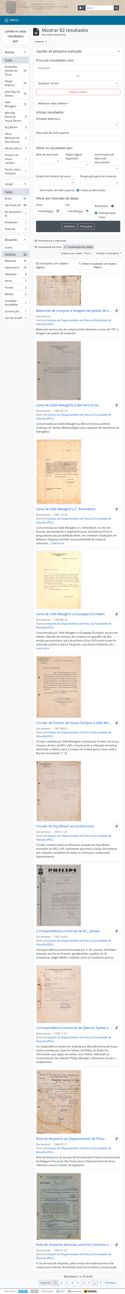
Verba (16, 281)
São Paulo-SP (16, 206)
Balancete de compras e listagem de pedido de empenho (74, 311)
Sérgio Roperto (16, 83)
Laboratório (16, 268)
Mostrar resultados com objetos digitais (99, 265)
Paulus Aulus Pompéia (16, 171)
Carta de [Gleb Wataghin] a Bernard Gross (67, 405)
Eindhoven (16, 223)
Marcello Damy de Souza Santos (16, 116)
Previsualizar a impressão (52, 240)
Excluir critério (78, 92)
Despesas (16, 275)
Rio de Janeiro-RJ (16, 214)
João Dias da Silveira (16, 93)
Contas (16, 288)
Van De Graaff (16, 318)
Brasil (16, 199)
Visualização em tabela (80, 247)
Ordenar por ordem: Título (75, 253)
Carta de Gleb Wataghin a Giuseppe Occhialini (70, 614)
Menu (13, 20)
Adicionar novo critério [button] (52, 103)
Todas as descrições (93, 190)
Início (39, 205)
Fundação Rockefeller (16, 302)
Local (9, 184)
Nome (9, 52)
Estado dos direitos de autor (53, 176)
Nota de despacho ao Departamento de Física (70, 1139)
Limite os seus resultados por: (15, 36)
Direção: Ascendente (108, 253)
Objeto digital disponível (73, 156)
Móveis (16, 295)
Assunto (11, 239)
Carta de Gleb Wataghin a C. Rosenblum (66, 509)
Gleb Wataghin (16, 104)
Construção (16, 312)
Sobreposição (107, 213)
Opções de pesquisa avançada (59, 51)
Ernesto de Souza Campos (16, 159)
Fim (67, 205)
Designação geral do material (98, 176)
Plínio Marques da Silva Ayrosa (16, 137)
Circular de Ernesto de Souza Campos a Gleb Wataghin (74, 723)
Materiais (16, 261)
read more (57, 543)
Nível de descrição (47, 154)
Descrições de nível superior (57, 190)
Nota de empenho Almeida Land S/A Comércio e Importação (74, 1245)
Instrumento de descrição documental (104, 158)
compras (16, 255)
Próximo (110, 1283)
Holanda (16, 229)
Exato (102, 217)
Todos (8, 60)
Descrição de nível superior (52, 133)
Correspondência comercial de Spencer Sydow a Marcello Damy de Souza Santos (74, 1028)
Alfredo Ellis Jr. (16, 149)
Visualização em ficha (50, 247)
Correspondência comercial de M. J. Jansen (68, 931)
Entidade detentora (48, 119)
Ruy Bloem (16, 128)
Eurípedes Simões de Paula (16, 70)
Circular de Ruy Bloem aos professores (65, 826)
